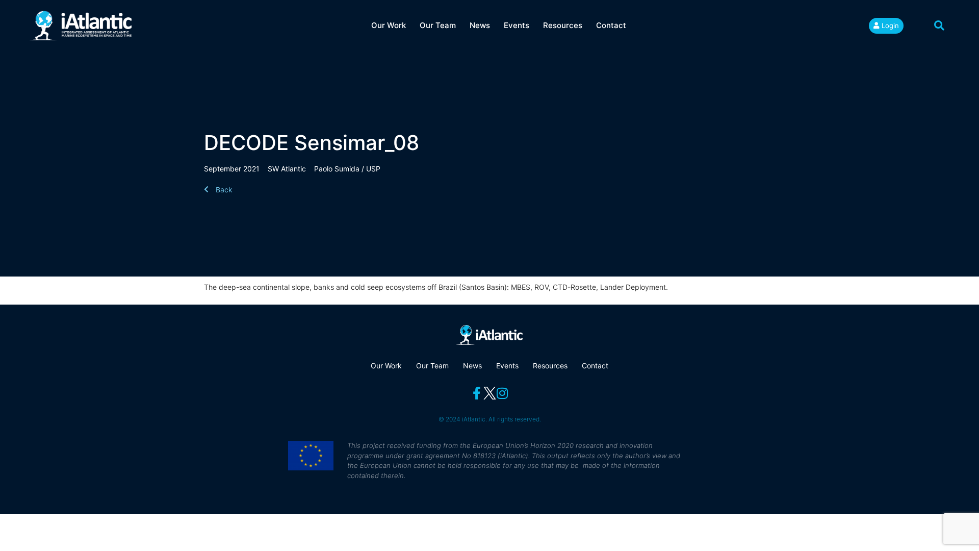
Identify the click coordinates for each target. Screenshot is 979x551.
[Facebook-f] (477, 393)
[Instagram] (502, 393)
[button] (939, 25)
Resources (562, 25)
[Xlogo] (489, 393)
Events (516, 25)
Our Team (438, 25)
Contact (611, 25)
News (480, 25)
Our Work (388, 25)
